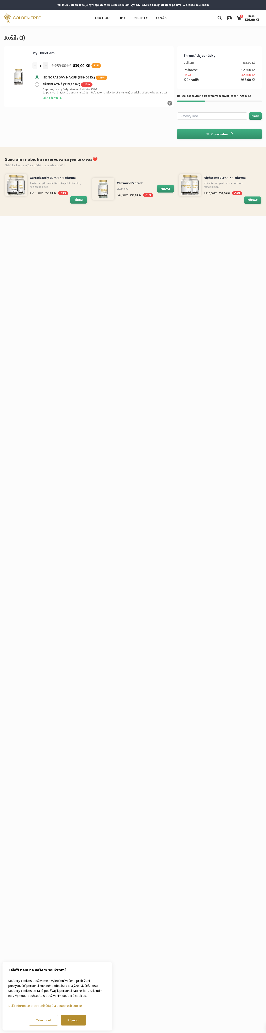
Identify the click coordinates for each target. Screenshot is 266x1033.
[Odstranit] (169, 103)
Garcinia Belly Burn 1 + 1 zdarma (53, 177)
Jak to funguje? (52, 97)
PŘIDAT (79, 200)
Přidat (255, 116)
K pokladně (219, 134)
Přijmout (73, 1020)
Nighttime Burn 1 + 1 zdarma (224, 177)
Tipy (121, 18)
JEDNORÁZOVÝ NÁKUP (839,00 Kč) (73, 77)
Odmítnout (43, 1020)
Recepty (141, 18)
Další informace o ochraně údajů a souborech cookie (45, 1005)
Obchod (102, 18)
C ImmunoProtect (130, 183)
